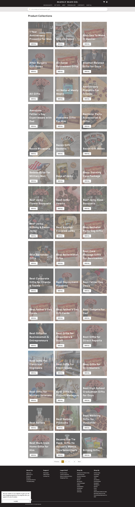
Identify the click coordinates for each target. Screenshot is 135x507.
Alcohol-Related (81, 476)
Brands (96, 486)
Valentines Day (80, 474)
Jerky (95, 478)
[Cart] (104, 2)
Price (95, 488)
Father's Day (97, 473)
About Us (29, 470)
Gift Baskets (80, 486)
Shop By (79, 470)
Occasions (96, 479)
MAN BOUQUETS (48, 5)
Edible (78, 485)
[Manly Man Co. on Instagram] (31, 500)
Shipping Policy (64, 478)
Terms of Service (64, 474)
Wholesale (46, 473)
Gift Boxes (79, 488)
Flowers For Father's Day (83, 473)
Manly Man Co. (31, 504)
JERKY (63, 5)
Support (46, 470)
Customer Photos (31, 479)
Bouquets (79, 481)
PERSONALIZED (72, 5)
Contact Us (46, 476)
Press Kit (28, 476)
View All (33, 44)
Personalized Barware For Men (100, 496)
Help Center (46, 474)
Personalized (97, 481)
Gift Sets (79, 491)
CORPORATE (81, 5)
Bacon (78, 479)
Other (95, 490)
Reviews (28, 478)
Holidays (96, 476)
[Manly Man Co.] (67, 2)
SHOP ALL (89, 5)
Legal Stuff (64, 470)
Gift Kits (79, 490)
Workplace (96, 485)
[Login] (107, 2)
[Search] (29, 9)
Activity (79, 478)
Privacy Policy (63, 473)
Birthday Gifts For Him (99, 493)
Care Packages (81, 483)
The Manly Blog (30, 481)
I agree (16, 501)
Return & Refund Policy (66, 476)
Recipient (96, 483)
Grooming (96, 474)
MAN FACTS (29, 474)
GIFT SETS (57, 5)
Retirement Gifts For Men (100, 491)
